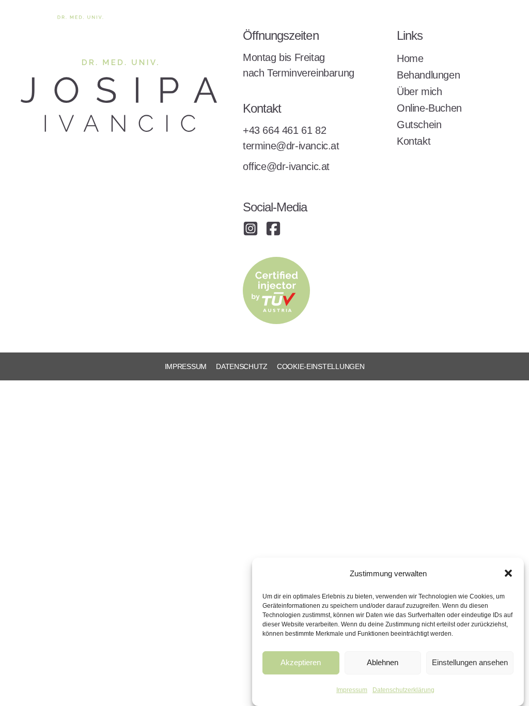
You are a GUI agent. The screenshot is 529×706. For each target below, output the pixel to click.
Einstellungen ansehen (470, 662)
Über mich (419, 91)
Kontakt (413, 141)
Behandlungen (428, 75)
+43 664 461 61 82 (284, 130)
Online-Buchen (429, 108)
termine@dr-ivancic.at (291, 145)
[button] (508, 573)
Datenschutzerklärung (403, 690)
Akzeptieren (301, 662)
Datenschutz (242, 366)
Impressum (351, 690)
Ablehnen (382, 662)
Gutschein (419, 124)
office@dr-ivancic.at (286, 166)
